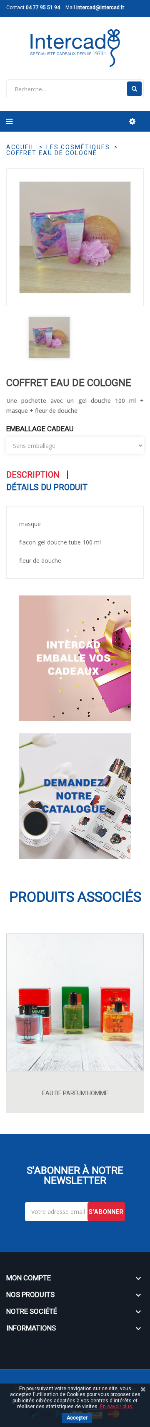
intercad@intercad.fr (100, 7)
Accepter (77, 1418)
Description (33, 475)
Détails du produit (47, 487)
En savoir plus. (116, 1406)
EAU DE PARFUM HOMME (75, 1093)
